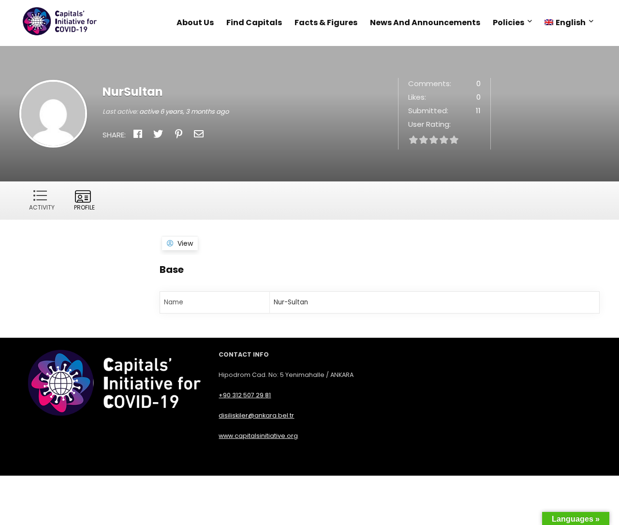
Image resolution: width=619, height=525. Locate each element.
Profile (84, 207)
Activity (42, 207)
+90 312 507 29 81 (245, 395)
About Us (195, 22)
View (185, 243)
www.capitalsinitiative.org (258, 436)
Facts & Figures (326, 22)
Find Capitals (254, 22)
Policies (508, 22)
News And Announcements (425, 22)
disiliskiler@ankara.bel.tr (256, 415)
